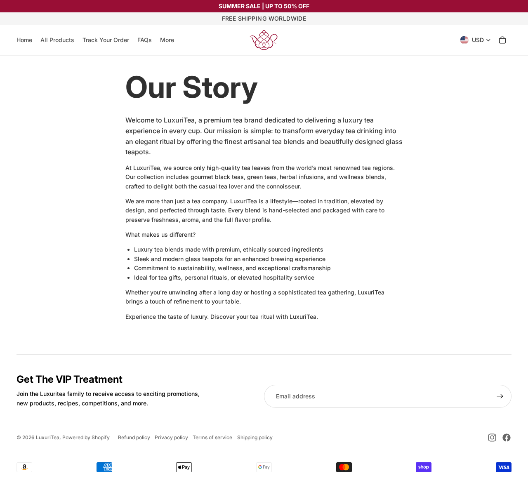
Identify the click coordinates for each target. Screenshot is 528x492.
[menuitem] (167, 40)
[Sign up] (500, 396)
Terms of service (212, 437)
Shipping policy (255, 437)
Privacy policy (171, 437)
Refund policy (134, 437)
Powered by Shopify (86, 437)
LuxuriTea (47, 437)
